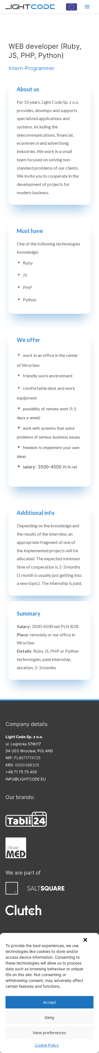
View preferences (49, 1032)
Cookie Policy (47, 1045)
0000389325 (27, 765)
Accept (49, 1002)
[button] (85, 940)
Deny (49, 1017)
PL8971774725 (27, 758)
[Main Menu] (87, 7)
